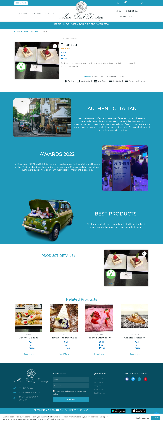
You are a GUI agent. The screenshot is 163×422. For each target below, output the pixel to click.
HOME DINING (126, 16)
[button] (117, 3)
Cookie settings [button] (142, 418)
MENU (118, 11)
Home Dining (26, 31)
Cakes (35, 31)
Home (16, 31)
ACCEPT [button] (155, 418)
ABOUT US (23, 14)
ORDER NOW (132, 11)
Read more (29, 354)
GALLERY (36, 14)
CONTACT (49, 14)
